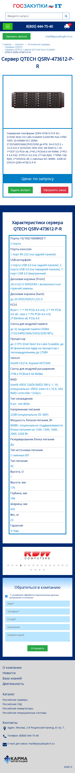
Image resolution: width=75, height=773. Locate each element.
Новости (9, 673)
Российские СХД (12, 704)
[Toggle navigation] (8, 26)
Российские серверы (15, 699)
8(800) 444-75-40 (39, 26)
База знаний (12, 678)
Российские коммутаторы (18, 708)
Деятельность (13, 684)
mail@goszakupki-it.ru (59, 36)
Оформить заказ (54, 190)
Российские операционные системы (24, 712)
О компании (12, 667)
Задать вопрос (20, 190)
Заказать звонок (16, 36)
